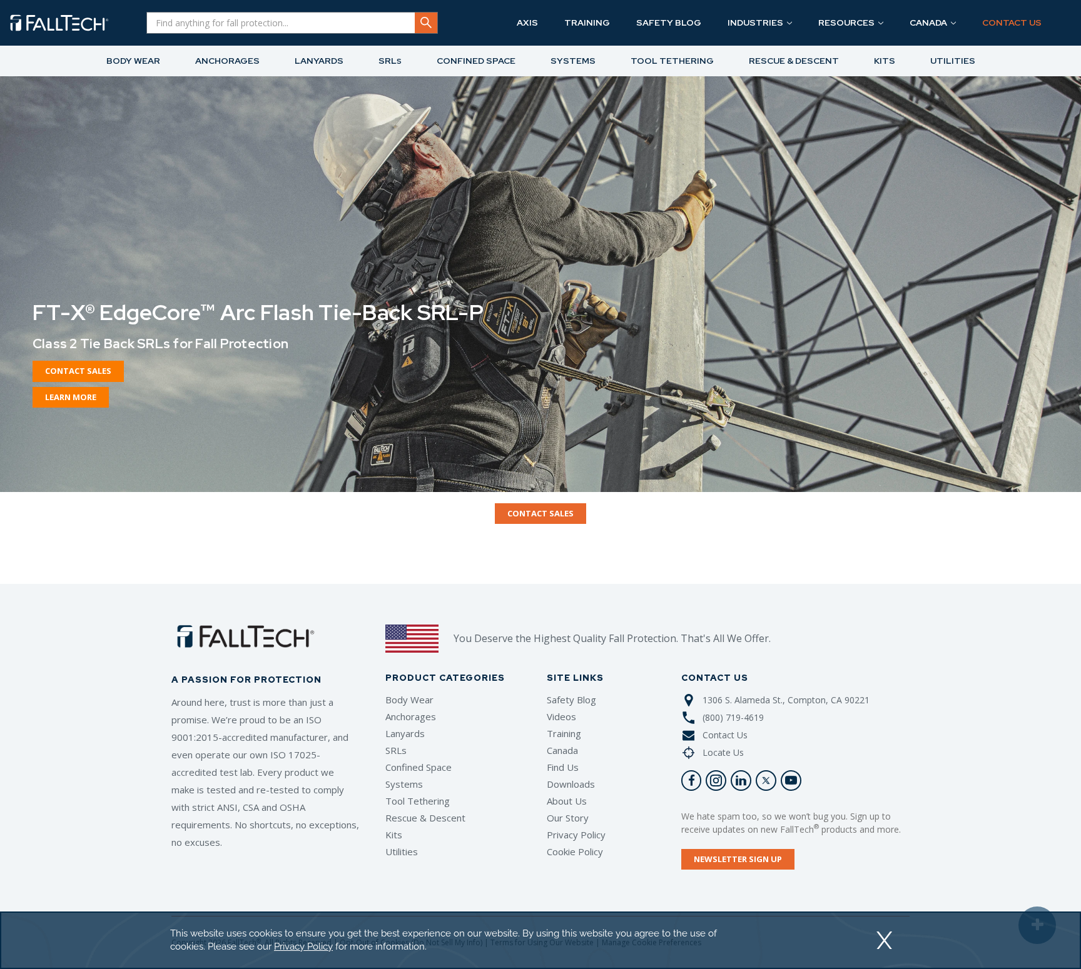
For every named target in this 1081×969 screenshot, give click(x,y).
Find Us (563, 767)
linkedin (741, 780)
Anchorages (410, 716)
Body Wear (409, 699)
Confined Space (418, 767)
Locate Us (723, 752)
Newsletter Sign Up (738, 859)
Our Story (568, 817)
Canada (562, 750)
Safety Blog (571, 699)
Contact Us (725, 735)
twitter (766, 780)
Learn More (70, 397)
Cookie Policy (575, 851)
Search (426, 23)
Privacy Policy (576, 834)
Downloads (571, 784)
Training (564, 733)
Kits (393, 834)
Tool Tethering (417, 801)
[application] (540, 940)
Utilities (401, 851)
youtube (791, 780)
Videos (561, 716)
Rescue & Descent (425, 817)
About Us (567, 801)
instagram (716, 780)
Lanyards (405, 733)
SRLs (396, 750)
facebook (691, 780)
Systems (404, 784)
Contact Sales (78, 370)
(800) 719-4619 (733, 717)
